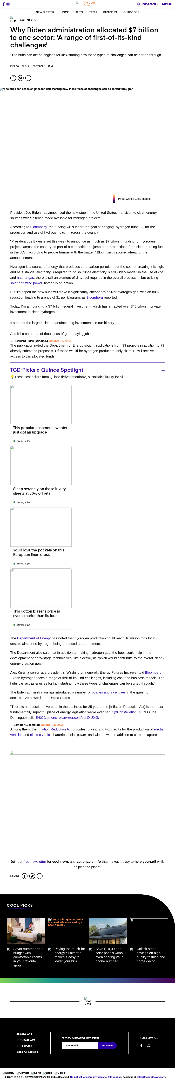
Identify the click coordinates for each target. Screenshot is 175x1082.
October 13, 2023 (60, 341)
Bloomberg (38, 227)
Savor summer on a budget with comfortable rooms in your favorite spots (28, 957)
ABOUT (24, 1034)
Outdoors (131, 12)
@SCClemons (46, 718)
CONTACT (27, 1052)
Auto (79, 12)
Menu (167, 4)
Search (150, 4)
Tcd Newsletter (80, 1038)
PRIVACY (26, 1040)
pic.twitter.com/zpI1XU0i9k (79, 718)
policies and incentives (109, 692)
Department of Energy (34, 638)
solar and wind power (26, 283)
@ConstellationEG (128, 712)
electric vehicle (41, 735)
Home (65, 12)
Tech (93, 12)
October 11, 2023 (52, 725)
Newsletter (45, 12)
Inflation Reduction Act (55, 729)
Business (110, 12)
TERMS (24, 1046)
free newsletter (35, 861)
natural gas (25, 277)
